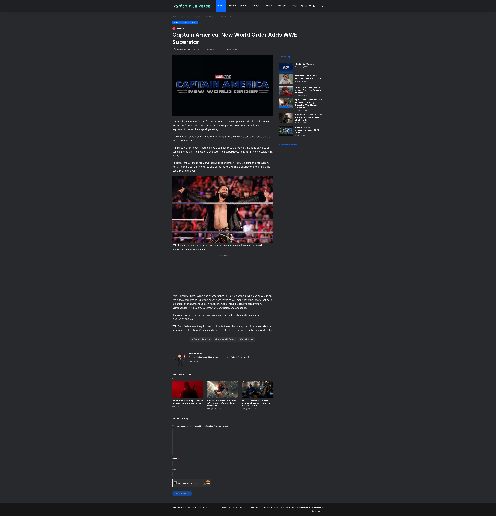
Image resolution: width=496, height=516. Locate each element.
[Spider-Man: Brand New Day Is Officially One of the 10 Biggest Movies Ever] (222, 389)
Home (176, 17)
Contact (243, 507)
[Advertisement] (222, 275)
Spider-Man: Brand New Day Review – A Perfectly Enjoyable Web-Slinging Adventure (308, 103)
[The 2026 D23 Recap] (286, 68)
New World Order (226, 339)
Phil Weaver (181, 49)
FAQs (224, 507)
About (295, 6)
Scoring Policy (317, 507)
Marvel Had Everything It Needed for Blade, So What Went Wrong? (187, 401)
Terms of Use (279, 507)
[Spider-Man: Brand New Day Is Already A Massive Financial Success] (286, 91)
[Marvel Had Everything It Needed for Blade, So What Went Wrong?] (187, 389)
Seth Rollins (247, 339)
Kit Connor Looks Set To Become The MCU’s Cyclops (308, 77)
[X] (194, 361)
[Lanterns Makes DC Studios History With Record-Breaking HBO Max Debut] (257, 389)
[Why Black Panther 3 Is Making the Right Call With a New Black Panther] (286, 118)
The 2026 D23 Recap (304, 64)
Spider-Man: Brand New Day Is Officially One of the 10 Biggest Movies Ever (221, 403)
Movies (268, 6)
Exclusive (282, 6)
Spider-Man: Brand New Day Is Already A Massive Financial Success (309, 90)
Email (175, 470)
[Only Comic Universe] (191, 6)
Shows (243, 6)
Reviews (232, 6)
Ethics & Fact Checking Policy (298, 507)
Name (175, 459)
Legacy (256, 6)
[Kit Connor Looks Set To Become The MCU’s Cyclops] (286, 79)
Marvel (176, 22)
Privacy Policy (253, 507)
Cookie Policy (266, 507)
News (220, 6)
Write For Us (233, 507)
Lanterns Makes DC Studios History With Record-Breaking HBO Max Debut (256, 403)
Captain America (201, 339)
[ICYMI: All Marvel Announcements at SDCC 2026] (286, 131)
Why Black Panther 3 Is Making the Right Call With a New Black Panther (309, 117)
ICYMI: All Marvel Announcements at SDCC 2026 (307, 130)
